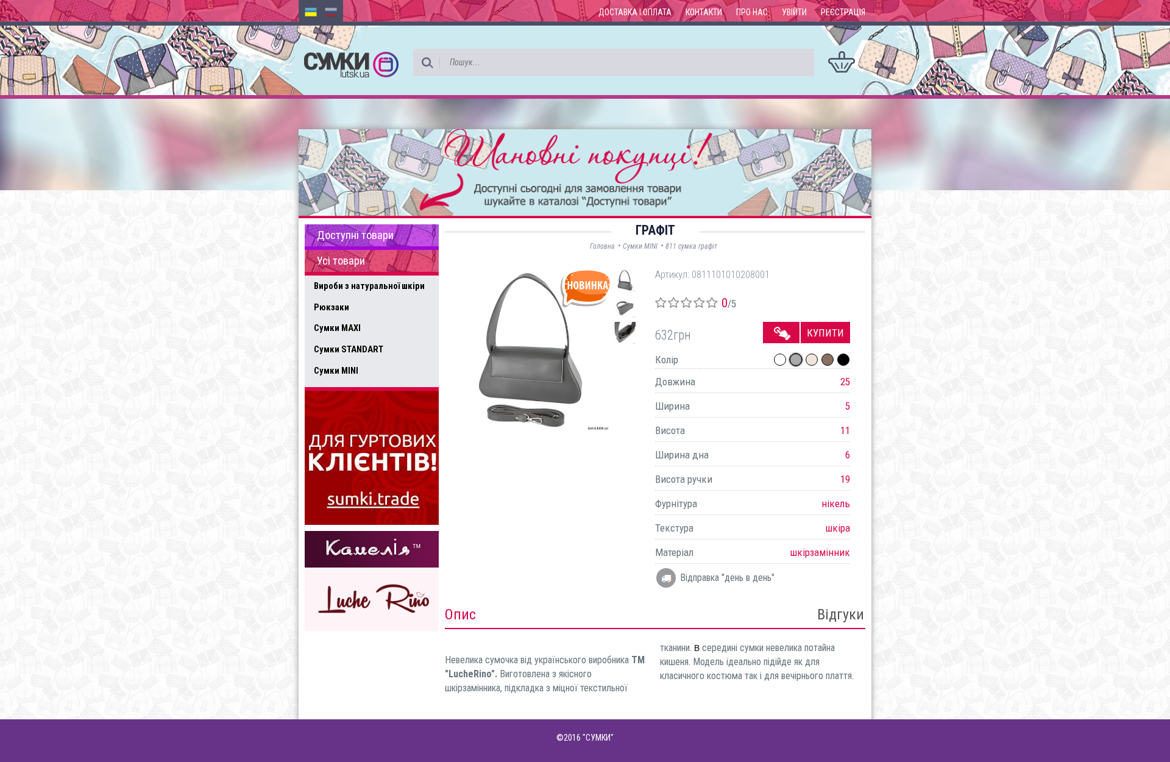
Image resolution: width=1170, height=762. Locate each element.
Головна (602, 246)
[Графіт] (796, 359)
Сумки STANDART (348, 349)
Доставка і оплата (635, 12)
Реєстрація (843, 12)
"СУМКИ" (598, 737)
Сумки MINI (336, 370)
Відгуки (840, 614)
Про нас (752, 12)
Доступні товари (355, 235)
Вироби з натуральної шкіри (369, 285)
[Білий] (780, 359)
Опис (460, 614)
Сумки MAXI (337, 327)
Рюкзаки (331, 307)
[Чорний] (843, 359)
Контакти (704, 12)
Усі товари (341, 261)
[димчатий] (827, 359)
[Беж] (811, 359)
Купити (825, 333)
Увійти (794, 12)
